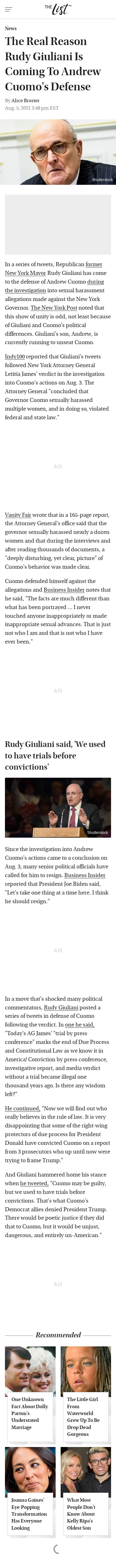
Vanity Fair (18, 515)
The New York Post (54, 308)
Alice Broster (25, 100)
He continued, (23, 1108)
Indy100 (15, 356)
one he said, (80, 1025)
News (11, 28)
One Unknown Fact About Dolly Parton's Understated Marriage (29, 1413)
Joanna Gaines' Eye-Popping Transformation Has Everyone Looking (29, 1514)
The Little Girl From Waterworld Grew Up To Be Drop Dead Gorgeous (83, 1416)
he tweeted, (34, 1183)
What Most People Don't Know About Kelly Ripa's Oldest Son (81, 1514)
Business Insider (64, 590)
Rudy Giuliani (61, 1007)
